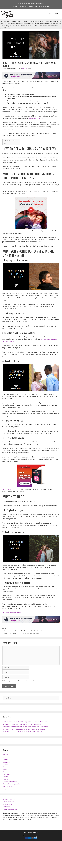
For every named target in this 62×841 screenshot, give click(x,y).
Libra (5, 769)
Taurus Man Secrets (36, 118)
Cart (36, 6)
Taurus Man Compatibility (11, 784)
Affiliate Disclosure (9, 799)
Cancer (5, 759)
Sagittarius (6, 774)
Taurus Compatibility (10, 781)
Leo (4, 767)
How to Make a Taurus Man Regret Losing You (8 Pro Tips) (24, 631)
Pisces (5, 772)
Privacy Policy (7, 804)
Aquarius (6, 755)
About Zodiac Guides (44, 6)
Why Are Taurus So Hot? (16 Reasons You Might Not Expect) (22, 724)
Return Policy (23, 6)
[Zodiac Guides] (7, 14)
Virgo (5, 789)
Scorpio (5, 777)
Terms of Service (8, 802)
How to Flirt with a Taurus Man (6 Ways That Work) (22, 633)
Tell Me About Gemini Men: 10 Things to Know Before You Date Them (25, 722)
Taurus (6, 628)
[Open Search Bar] (50, 14)
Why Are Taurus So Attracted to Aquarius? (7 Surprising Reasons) (24, 729)
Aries (4, 757)
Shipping (31, 6)
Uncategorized (8, 786)
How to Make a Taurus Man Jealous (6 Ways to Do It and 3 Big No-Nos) (25, 727)
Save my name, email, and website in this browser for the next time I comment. (32, 681)
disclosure (24, 68)
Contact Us (15, 6)
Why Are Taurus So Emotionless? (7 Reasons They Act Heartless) (23, 731)
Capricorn (6, 762)
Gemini (5, 764)
